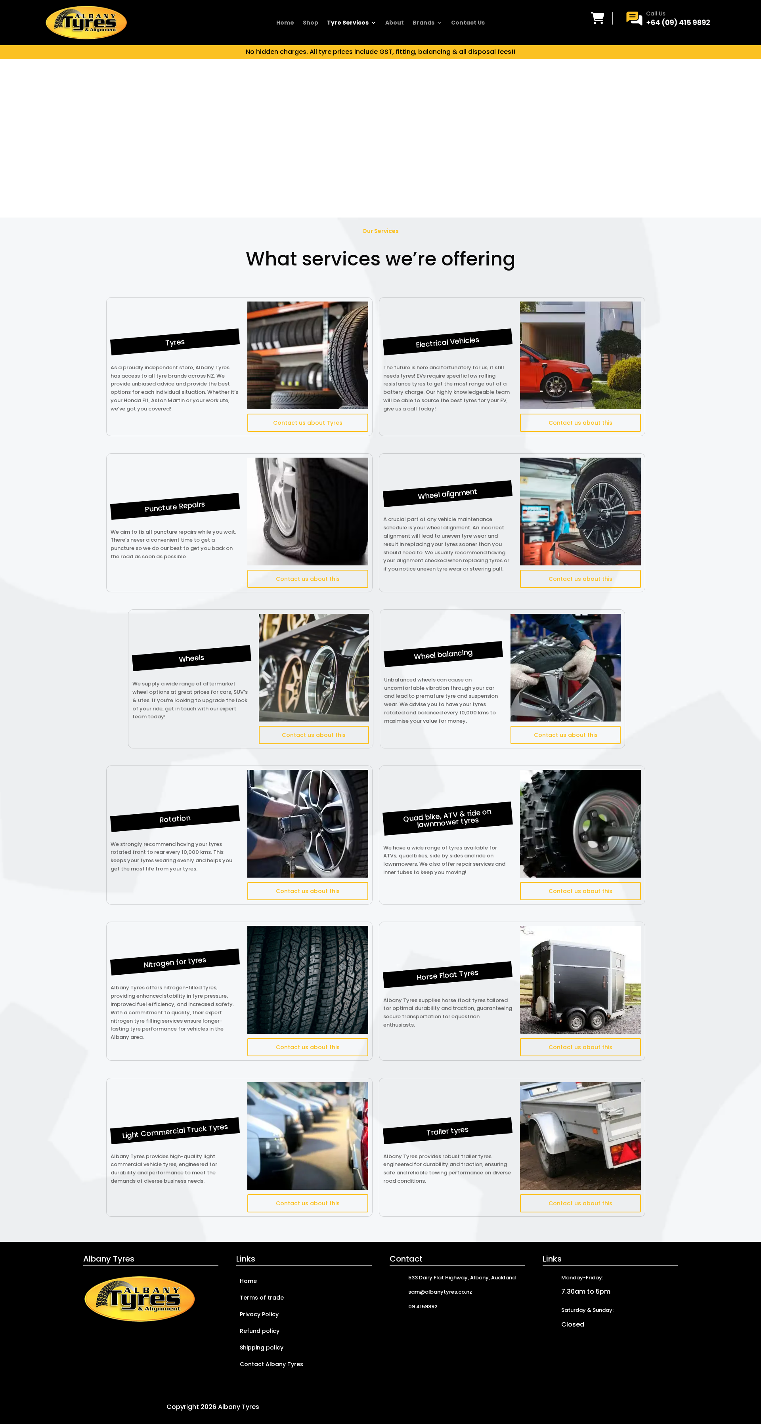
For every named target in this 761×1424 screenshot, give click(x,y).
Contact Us (468, 23)
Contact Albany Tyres (271, 1364)
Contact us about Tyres (307, 423)
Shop (310, 23)
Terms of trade (262, 1298)
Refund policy (259, 1331)
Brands (423, 23)
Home (285, 23)
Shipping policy (261, 1348)
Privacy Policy (259, 1314)
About (394, 23)
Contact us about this (580, 423)
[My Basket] (597, 18)
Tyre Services (348, 23)
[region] (380, 138)
